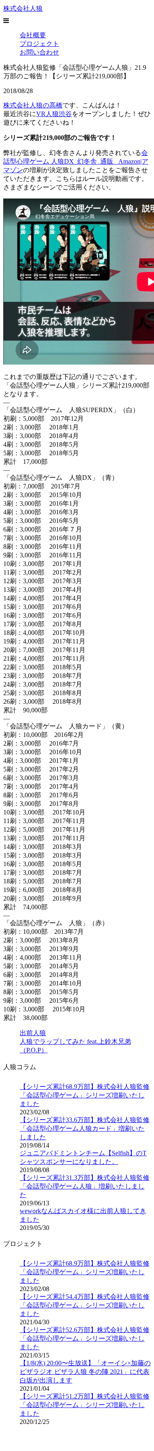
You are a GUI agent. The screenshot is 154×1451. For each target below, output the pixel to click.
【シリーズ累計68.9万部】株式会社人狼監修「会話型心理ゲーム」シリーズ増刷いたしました (84, 1095)
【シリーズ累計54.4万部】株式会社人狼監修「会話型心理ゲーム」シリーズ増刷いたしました (84, 1305)
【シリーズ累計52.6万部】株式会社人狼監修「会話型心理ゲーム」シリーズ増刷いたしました (84, 1338)
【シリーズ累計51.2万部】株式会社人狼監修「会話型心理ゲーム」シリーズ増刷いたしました (84, 1405)
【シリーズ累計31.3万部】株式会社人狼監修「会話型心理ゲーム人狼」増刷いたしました (84, 1186)
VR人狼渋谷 (54, 113)
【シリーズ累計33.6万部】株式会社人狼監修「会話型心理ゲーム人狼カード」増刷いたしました (84, 1128)
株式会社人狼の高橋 (32, 105)
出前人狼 (33, 1032)
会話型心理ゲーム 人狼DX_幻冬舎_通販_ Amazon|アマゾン (75, 161)
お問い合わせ (39, 52)
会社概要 (33, 35)
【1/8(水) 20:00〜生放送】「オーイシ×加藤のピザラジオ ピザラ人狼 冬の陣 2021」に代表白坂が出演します (85, 1372)
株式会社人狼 (23, 8)
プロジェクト (39, 43)
